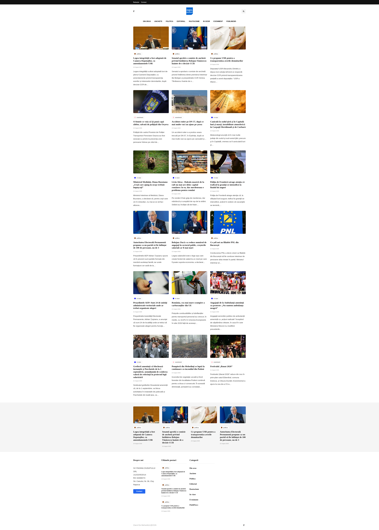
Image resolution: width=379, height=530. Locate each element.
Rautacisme (194, 21)
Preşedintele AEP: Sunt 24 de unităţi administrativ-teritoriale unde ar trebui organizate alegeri (150, 305)
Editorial (181, 21)
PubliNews (231, 21)
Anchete (158, 21)
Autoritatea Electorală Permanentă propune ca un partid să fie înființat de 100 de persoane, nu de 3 (149, 245)
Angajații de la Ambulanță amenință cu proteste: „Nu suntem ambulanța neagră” (227, 305)
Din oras (147, 21)
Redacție (136, 2)
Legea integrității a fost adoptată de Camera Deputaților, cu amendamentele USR (149, 61)
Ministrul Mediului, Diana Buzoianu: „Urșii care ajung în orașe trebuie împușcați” (150, 185)
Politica (169, 21)
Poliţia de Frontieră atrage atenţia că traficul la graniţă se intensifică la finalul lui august (227, 185)
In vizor (206, 21)
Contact (143, 2)
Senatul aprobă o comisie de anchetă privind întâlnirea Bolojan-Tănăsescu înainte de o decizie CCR (189, 61)
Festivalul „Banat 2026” (221, 366)
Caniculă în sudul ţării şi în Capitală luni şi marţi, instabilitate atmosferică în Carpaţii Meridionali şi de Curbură (228, 124)
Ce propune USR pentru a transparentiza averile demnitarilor (203, 434)
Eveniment (218, 21)
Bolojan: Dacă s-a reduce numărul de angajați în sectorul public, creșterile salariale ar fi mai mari (189, 245)
